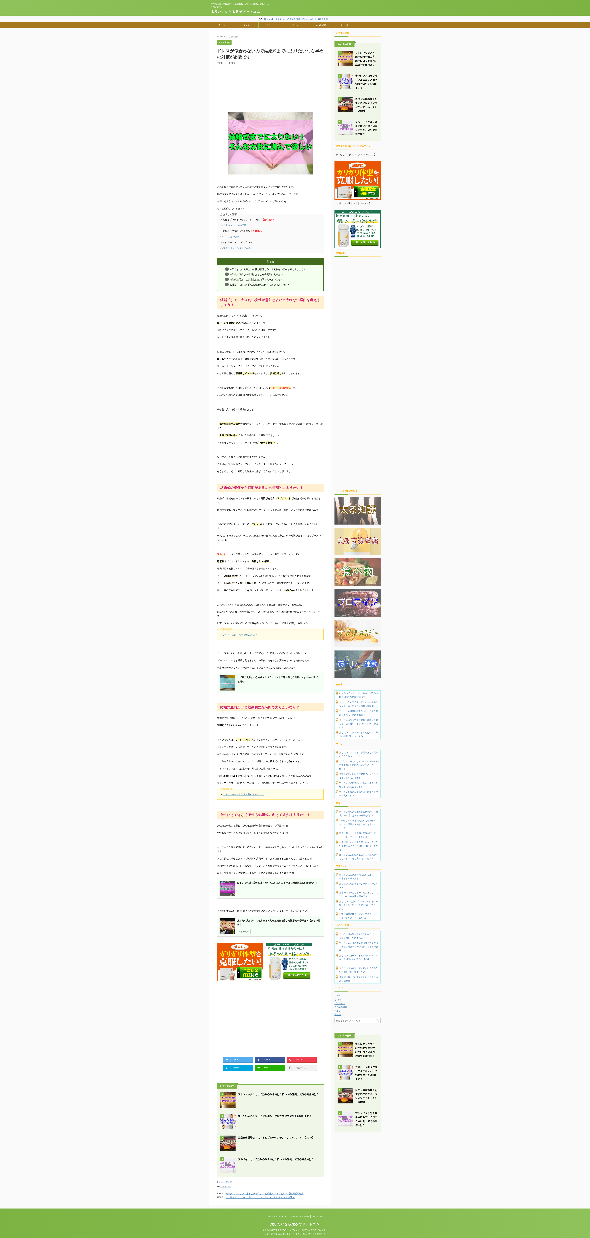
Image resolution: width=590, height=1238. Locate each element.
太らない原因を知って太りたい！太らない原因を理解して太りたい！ (358, 970)
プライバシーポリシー (299, 1216)
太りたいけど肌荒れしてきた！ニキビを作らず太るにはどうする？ (358, 785)
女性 (229, 1186)
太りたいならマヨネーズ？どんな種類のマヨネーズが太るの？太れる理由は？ (358, 704)
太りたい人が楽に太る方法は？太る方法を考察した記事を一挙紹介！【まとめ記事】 (358, 947)
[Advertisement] (270, 87)
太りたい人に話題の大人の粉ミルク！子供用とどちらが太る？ (358, 876)
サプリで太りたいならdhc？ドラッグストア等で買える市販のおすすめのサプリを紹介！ (359, 765)
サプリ (246, 25)
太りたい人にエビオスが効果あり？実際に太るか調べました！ (358, 754)
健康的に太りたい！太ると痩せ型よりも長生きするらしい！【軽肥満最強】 (265, 1193)
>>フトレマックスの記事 (233, 225)
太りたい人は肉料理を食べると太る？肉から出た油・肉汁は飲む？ (358, 713)
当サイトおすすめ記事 (277, 1216)
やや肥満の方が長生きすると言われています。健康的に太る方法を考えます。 (295, 1230)
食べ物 (222, 25)
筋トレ (295, 25)
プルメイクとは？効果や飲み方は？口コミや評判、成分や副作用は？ (276, 1159)
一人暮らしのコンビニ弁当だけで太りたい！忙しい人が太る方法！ (260, 1197)
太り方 (223, 1186)
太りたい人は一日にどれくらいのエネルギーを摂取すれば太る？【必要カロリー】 (358, 959)
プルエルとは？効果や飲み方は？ (240, 634)
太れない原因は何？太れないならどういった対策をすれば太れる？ (358, 936)
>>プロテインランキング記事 (235, 248)
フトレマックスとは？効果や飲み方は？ (243, 794)
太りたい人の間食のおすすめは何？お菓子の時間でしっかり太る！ (358, 734)
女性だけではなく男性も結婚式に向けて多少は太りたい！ (260, 284)
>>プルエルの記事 (229, 236)
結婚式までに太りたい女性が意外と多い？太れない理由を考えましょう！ (268, 269)
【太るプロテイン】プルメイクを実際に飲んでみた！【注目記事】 (296, 18)
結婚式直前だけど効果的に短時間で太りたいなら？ (256, 279)
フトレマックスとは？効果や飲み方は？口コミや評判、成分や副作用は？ (278, 1094)
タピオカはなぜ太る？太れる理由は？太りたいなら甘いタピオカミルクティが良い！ (358, 724)
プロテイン (271, 25)
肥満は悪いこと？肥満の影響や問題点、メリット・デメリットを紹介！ (358, 835)
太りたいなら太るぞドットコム (235, 12)
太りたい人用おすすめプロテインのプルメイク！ (358, 885)
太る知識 (345, 25)
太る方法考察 (320, 25)
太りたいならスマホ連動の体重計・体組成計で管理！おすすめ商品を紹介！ (358, 813)
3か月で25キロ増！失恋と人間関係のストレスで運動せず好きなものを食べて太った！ (358, 824)
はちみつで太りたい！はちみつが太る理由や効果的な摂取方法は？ (358, 695)
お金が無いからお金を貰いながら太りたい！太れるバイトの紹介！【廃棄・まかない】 (358, 846)
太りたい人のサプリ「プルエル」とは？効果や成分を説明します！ (275, 1115)
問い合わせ (317, 1216)
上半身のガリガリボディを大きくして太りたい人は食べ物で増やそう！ (358, 894)
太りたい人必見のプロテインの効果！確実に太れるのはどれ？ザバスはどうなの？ (358, 905)
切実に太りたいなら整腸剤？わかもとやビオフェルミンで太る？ (358, 776)
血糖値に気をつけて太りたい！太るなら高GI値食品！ (358, 979)
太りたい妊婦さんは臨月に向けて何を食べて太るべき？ (358, 793)
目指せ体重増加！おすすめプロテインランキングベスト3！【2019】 (276, 1137)
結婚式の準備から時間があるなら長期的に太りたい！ (257, 274)
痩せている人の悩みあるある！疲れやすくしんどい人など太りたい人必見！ (358, 856)
